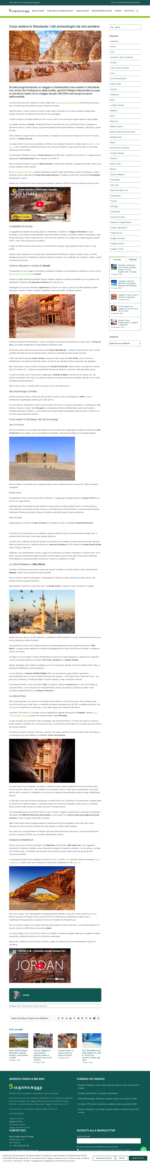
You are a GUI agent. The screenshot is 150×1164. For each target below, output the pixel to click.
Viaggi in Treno (117, 249)
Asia (112, 52)
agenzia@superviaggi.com (31, 2)
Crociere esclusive (118, 78)
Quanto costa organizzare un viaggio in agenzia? (128, 322)
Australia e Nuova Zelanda (122, 57)
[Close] (147, 1152)
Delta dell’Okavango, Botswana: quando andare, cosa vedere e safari (18, 1054)
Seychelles (115, 180)
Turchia (114, 201)
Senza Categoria (118, 174)
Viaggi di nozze (16, 1121)
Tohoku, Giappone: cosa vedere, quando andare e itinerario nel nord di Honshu (42, 1055)
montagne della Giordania (67, 103)
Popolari (117, 259)
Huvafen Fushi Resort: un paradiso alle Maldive (98, 1093)
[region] (75, 1157)
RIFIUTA (122, 1158)
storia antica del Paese (23, 172)
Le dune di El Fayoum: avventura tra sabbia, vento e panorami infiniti (107, 1104)
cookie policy (7, 1161)
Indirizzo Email (84, 1136)
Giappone (115, 94)
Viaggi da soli (116, 233)
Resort (113, 169)
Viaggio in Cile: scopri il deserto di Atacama (128, 296)
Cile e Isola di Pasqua (120, 68)
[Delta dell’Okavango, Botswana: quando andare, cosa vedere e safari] (18, 1034)
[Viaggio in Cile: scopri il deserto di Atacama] (114, 295)
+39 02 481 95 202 (21, 1145)
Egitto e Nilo (116, 84)
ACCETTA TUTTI (138, 1158)
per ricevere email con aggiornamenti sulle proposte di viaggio (105, 1150)
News (113, 142)
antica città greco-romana (21, 274)
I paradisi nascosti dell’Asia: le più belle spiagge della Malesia (127, 283)
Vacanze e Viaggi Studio (121, 222)
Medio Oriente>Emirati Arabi (123, 132)
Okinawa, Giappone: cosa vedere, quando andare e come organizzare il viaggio (127, 268)
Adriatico (114, 41)
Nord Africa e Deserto (120, 148)
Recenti (132, 259)
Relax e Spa (116, 164)
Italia (113, 100)
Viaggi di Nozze (117, 243)
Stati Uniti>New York (119, 190)
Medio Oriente (27, 1006)
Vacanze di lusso (118, 217)
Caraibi (114, 62)
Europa (114, 89)
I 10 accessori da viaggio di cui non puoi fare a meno (128, 308)
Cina (112, 73)
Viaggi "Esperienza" (40, 1006)
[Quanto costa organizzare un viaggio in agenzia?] (114, 320)
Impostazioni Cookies (104, 1158)
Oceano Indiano (117, 153)
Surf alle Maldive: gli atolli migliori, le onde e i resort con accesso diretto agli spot (91, 1055)
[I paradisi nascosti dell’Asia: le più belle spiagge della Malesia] (114, 281)
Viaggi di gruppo (118, 238)
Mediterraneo (116, 137)
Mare (113, 116)
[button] (137, 10)
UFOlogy (114, 206)
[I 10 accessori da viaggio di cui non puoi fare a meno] (114, 307)
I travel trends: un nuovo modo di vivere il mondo (66, 1052)
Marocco (77, 862)
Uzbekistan (115, 211)
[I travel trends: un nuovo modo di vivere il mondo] (67, 1034)
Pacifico (114, 158)
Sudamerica (116, 196)
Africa (113, 46)
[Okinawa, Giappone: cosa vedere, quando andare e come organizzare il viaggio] (114, 265)
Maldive (114, 110)
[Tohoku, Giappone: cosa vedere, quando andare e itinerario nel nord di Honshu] (43, 1034)
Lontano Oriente (117, 105)
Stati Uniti (115, 185)
